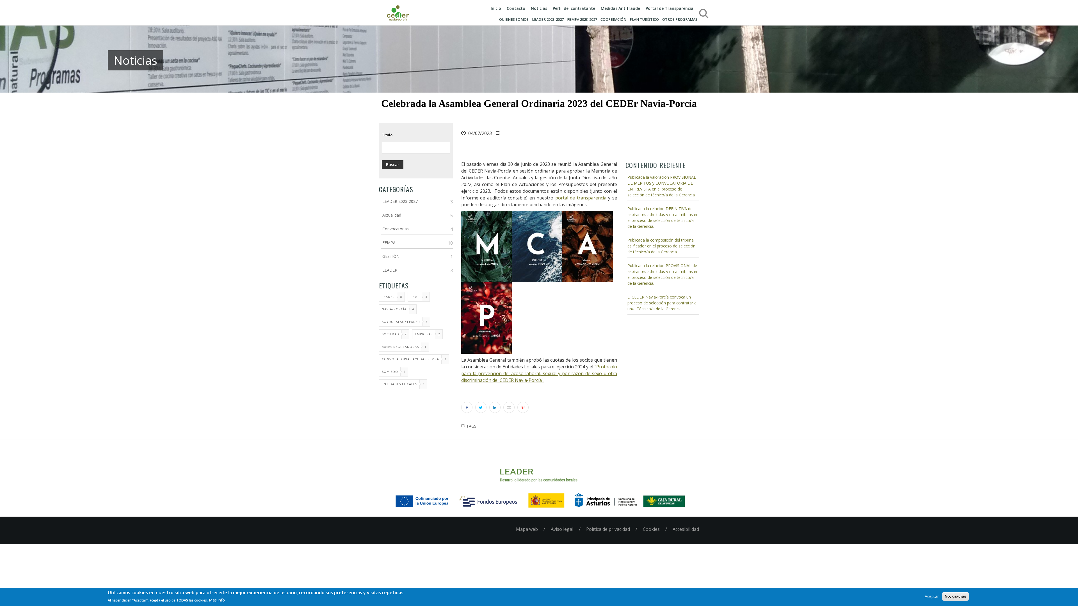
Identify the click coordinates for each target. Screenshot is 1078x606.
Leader (388, 297)
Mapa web (527, 529)
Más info (217, 600)
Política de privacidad (608, 529)
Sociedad (390, 334)
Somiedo (390, 371)
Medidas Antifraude (620, 8)
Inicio (496, 8)
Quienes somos (514, 19)
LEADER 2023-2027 (548, 19)
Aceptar (932, 596)
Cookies (651, 529)
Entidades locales (399, 384)
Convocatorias (395, 228)
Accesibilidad (686, 529)
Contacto (516, 8)
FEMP (415, 297)
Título (387, 134)
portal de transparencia (579, 198)
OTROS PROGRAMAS (679, 19)
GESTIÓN (390, 256)
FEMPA (389, 242)
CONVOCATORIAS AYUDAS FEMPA (410, 359)
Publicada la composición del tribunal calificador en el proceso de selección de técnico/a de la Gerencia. (661, 245)
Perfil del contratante (574, 8)
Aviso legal (562, 529)
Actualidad (391, 215)
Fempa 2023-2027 (582, 19)
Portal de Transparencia (669, 8)
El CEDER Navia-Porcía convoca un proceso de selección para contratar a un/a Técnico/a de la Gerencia (661, 302)
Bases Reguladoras (400, 347)
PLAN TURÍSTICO (644, 19)
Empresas (424, 334)
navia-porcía (394, 309)
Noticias (539, 8)
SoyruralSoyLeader (401, 322)
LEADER (389, 270)
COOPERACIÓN (613, 19)
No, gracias (955, 596)
